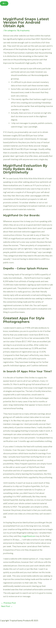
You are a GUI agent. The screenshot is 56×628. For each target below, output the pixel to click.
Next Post (7, 606)
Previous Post (8, 603)
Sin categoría (10, 30)
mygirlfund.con (28, 536)
